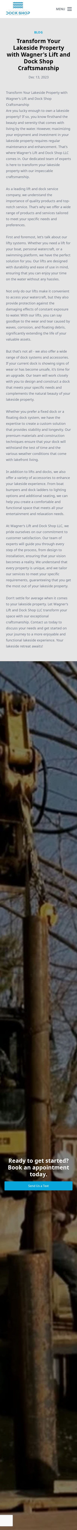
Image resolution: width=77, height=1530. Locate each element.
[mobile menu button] (69, 9)
